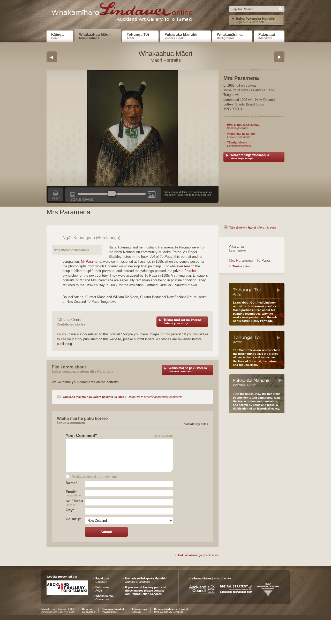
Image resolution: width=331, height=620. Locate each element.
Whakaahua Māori (95, 36)
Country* (73, 519)
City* (70, 510)
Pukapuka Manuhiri (181, 36)
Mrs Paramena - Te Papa (249, 260)
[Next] (279, 56)
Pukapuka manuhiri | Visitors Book (256, 382)
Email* (74, 493)
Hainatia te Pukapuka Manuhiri (146, 580)
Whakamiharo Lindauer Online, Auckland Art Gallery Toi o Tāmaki (123, 13)
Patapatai (266, 36)
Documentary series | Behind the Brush (256, 338)
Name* (71, 483)
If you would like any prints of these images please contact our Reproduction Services (145, 590)
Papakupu (102, 580)
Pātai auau (102, 589)
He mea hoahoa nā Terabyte (171, 610)
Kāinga (57, 36)
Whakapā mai (104, 597)
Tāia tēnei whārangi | (252, 227)
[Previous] (52, 56)
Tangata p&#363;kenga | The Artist (256, 291)
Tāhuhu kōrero (239, 144)
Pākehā (190, 271)
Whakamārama (230, 36)
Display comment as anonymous (94, 476)
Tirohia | (241, 266)
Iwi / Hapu (74, 502)
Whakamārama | (211, 578)
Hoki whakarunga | (198, 555)
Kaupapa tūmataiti (113, 610)
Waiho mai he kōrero (241, 135)
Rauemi (88, 610)
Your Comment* (81, 436)
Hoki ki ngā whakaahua (243, 126)
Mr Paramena (91, 261)
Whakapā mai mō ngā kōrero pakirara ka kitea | (123, 396)
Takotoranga (139, 610)
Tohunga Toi (138, 36)
